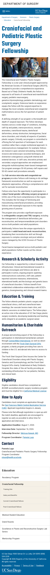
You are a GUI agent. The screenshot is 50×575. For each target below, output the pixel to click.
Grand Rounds (8, 522)
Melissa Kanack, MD (29, 433)
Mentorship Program (11, 538)
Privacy (17, 566)
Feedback (40, 566)
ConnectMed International (19, 341)
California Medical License (35, 391)
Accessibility (7, 566)
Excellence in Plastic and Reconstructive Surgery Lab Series (24, 530)
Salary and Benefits (10, 495)
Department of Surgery (21, 3)
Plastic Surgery (34, 17)
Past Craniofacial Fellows (12, 507)
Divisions (23, 17)
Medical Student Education (13, 515)
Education (7, 20)
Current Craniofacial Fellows (13, 501)
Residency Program (10, 477)
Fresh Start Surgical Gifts (30, 344)
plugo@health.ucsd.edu (11, 457)
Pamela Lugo (28, 437)
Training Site (7, 489)
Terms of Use (28, 566)
